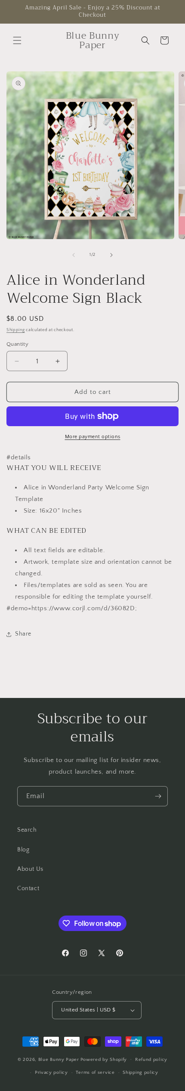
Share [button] (23, 633)
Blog (23, 849)
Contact (28, 888)
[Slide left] (73, 255)
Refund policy (151, 1059)
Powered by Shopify (103, 1059)
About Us (30, 869)
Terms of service (95, 1072)
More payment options (92, 436)
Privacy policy (51, 1072)
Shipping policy (140, 1072)
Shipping (15, 330)
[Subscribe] (157, 796)
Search (27, 830)
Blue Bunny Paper (58, 1059)
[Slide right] (111, 255)
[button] (17, 40)
